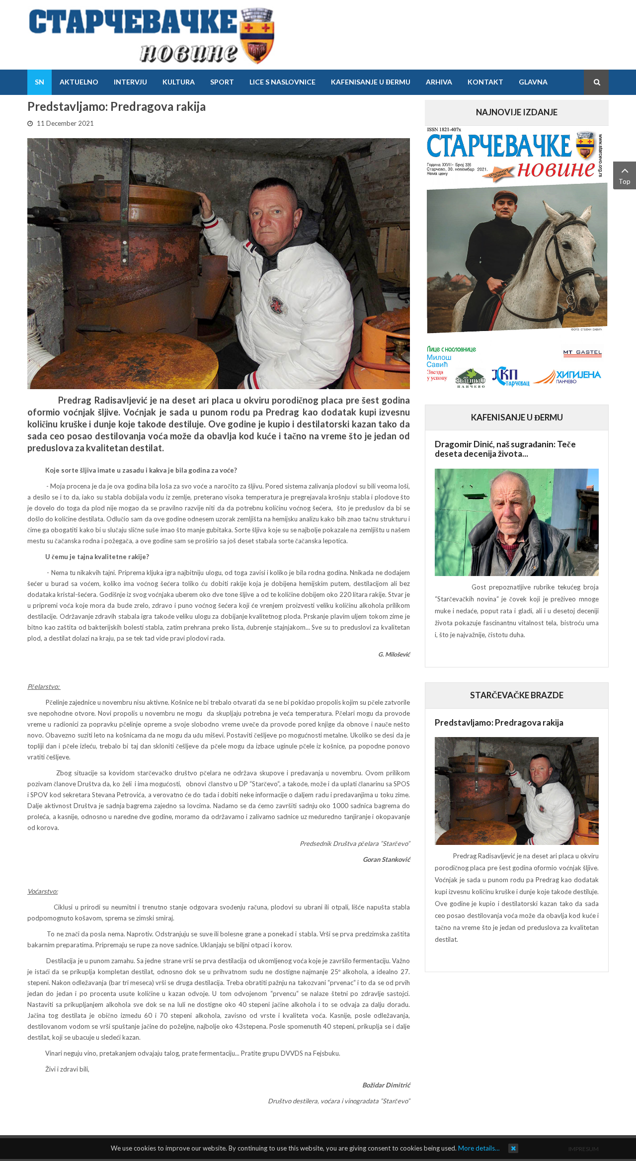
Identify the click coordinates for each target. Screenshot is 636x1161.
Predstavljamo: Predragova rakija (499, 722)
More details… (478, 1148)
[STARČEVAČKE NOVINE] (151, 35)
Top (625, 181)
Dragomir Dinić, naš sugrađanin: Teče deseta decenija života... (505, 449)
